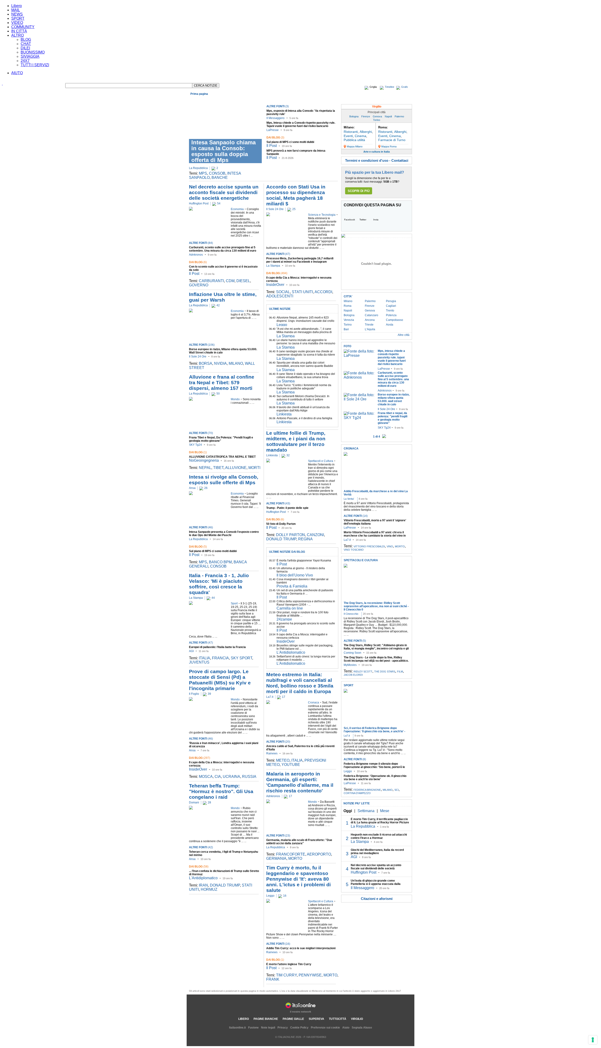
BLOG (26, 40)
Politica (236, 99)
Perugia (391, 301)
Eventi (348, 136)
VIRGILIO (357, 1019)
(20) (278, 741)
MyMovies (350, 665)
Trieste (369, 324)
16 (284, 895)
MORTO (295, 858)
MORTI (254, 468)
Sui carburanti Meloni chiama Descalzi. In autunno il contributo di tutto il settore (303, 398)
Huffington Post (198, 203)
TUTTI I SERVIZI (35, 65)
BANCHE (220, 178)
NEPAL (205, 468)
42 (218, 305)
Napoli (388, 116)
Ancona (370, 320)
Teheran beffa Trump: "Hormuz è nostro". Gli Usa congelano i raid (221, 791)
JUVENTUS (199, 662)
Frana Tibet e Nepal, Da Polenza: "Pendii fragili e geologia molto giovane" (221, 439)
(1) (198, 452)
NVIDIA (220, 363)
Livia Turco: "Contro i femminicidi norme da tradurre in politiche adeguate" (304, 387)
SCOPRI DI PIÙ (359, 191)
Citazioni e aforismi (377, 899)
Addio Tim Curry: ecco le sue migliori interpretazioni (300, 948)
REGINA (305, 539)
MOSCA (206, 777)
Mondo (224, 99)
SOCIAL (283, 292)
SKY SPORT (241, 658)
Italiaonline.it (237, 1027)
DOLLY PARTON (290, 535)
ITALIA (204, 658)
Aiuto (345, 1027)
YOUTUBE (290, 765)
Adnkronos (196, 254)
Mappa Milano (354, 146)
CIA (218, 777)
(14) (356, 516)
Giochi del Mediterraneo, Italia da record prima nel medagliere (377, 851)
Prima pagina (199, 94)
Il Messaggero (275, 118)
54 (218, 203)
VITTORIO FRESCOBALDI (369, 546)
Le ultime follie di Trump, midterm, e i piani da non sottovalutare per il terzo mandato (295, 441)
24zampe (284, 619)
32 (288, 455)
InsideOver (198, 769)
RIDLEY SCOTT (363, 671)
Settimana (366, 811)
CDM (230, 281)
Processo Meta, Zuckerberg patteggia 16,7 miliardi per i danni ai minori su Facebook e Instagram (299, 260)
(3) (277, 106)
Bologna (353, 116)
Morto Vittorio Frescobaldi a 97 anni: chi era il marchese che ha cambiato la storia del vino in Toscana (375, 536)
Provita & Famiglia (292, 586)
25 (294, 209)
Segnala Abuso (362, 1027)
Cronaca (196, 99)
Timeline (389, 86)
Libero (16, 6)
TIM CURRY (286, 975)
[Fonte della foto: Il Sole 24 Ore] (359, 399)
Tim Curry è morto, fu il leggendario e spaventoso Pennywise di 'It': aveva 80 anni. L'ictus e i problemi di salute (298, 879)
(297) (199, 758)
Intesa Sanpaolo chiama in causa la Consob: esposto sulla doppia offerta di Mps (223, 151)
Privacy (282, 1027)
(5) (198, 546)
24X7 (25, 61)
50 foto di (281, 524)
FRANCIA (220, 658)
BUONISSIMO (33, 52)
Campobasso (394, 320)
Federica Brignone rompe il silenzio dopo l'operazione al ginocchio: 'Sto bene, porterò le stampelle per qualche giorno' (374, 767)
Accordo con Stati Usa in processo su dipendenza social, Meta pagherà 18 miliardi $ (295, 195)
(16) (278, 943)
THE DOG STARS (384, 671)
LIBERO (243, 1019)
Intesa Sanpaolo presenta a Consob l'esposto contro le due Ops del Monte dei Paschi (224, 533)
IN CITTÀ (19, 31)
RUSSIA (249, 777)
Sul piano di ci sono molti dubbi (290, 142)
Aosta (389, 324)
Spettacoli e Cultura (255, 99)
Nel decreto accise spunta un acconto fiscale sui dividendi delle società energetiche (223, 192)
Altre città (403, 335)
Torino (376, 120)
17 (283, 697)
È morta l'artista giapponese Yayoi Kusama (304, 560)
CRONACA (351, 448)
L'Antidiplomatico (203, 878)
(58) (198, 866)
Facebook (349, 219)
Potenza (391, 315)
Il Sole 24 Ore (197, 356)
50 (218, 393)
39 (209, 693)
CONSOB (217, 173)
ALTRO (17, 35)
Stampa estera (400, 99)
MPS (203, 173)
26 (206, 488)
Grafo (404, 86)
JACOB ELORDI (353, 674)
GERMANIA (276, 858)
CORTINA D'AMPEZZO (357, 793)
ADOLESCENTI (279, 296)
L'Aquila (370, 329)
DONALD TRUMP (225, 885)
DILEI (25, 48)
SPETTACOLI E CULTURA (361, 560)
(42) (201, 847)
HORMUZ (209, 889)
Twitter (362, 219)
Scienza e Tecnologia (293, 99)
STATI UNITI (302, 292)
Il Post (271, 146)
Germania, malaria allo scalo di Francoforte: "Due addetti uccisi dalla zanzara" (299, 841)
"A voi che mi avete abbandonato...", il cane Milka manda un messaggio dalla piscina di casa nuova (304, 332)
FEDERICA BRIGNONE (367, 789)
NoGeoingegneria (204, 460)
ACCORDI (323, 292)
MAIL (15, 10)
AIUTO (17, 73)
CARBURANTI (211, 281)
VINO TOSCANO (354, 549)
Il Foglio (194, 693)
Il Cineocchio (351, 613)
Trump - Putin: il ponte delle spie (287, 508)
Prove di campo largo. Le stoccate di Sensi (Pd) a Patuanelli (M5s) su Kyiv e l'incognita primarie (220, 680)
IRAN (203, 885)
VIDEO (17, 23)
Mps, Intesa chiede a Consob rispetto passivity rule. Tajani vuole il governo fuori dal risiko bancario (300, 124)
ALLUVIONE (236, 468)
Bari (346, 329)
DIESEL (243, 281)
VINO (390, 546)
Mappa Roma (389, 146)
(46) (201, 527)
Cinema (360, 136)
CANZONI (315, 535)
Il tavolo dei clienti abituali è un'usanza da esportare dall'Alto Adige (303, 409)
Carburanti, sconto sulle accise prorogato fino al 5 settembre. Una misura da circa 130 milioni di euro (222, 249)
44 (213, 597)
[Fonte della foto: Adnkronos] (359, 377)
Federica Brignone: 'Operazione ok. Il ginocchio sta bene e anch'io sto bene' (375, 777)
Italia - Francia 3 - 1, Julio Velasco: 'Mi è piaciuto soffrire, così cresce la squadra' (219, 584)
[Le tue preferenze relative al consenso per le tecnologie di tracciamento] (592, 1039)
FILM (400, 671)
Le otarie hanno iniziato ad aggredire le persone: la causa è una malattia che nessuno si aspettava (306, 343)
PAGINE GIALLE (293, 1019)
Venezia (349, 320)
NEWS (17, 14)
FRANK (272, 979)
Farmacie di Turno (391, 140)
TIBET (218, 468)
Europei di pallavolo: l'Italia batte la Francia (217, 647)
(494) (276, 273)
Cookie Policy (299, 1027)
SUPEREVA (316, 1019)
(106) (202, 344)
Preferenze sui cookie (325, 1027)
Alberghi (366, 132)
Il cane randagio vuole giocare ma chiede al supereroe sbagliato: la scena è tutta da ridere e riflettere (306, 355)
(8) (355, 759)
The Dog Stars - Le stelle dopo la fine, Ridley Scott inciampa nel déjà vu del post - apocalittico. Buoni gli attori (376, 661)
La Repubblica (198, 168)
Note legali (268, 1027)
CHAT (26, 44)
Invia (375, 219)
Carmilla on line (290, 608)
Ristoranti (351, 132)
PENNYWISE (310, 975)
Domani (194, 802)
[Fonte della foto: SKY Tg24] (359, 418)
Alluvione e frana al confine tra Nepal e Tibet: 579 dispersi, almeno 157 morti (221, 382)
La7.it (269, 697)
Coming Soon (352, 652)
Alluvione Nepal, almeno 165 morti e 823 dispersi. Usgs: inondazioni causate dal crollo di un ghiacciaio (305, 321)
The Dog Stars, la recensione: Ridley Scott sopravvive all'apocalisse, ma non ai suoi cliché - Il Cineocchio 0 (376, 606)
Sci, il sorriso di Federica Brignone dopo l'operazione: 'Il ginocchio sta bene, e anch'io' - (374, 729)
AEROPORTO (319, 854)
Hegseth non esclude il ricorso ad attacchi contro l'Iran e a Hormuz (379, 836)
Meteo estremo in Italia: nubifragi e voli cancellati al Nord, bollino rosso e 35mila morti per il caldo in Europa (299, 683)
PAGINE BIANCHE (266, 1019)
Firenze (365, 116)
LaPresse (272, 130)
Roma (347, 305)
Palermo (399, 116)
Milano (348, 301)
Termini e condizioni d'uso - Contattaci (376, 160)
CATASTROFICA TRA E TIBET (222, 456)
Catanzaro (371, 315)
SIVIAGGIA (30, 56)
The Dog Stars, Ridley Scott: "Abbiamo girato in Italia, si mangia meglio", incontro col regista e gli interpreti (376, 648)
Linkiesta (284, 414)
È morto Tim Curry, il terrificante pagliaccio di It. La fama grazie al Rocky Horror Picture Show (380, 822)
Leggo (282, 325)
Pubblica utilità (354, 140)
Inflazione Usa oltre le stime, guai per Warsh (223, 297)
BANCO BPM (220, 562)
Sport (273, 99)
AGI (191, 651)
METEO (282, 760)
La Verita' (349, 498)
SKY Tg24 (195, 444)
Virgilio (376, 106)
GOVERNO (198, 285)
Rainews (271, 753)
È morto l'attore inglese (288, 964)
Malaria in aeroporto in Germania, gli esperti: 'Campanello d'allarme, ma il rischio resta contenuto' (299, 782)
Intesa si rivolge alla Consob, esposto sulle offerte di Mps (223, 479)
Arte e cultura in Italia (376, 151)
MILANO (236, 363)
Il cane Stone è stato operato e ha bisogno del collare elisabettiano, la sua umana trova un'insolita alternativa (306, 377)
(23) (278, 835)
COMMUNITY (23, 27)
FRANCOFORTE (290, 854)
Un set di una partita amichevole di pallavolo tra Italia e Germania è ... (305, 592)
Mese (384, 811)
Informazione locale (373, 99)
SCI (396, 789)
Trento (390, 310)
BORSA (205, 363)
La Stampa (196, 597)
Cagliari (391, 305)
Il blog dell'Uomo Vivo (295, 575)
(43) (278, 503)
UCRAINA (231, 777)
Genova (377, 116)
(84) (201, 243)
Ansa (192, 488)
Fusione (253, 1027)
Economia (211, 99)
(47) (201, 642)
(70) (201, 433)
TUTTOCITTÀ (337, 1019)
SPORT (17, 18)
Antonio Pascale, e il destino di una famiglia (304, 418)
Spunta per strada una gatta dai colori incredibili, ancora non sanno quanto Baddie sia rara (305, 366)
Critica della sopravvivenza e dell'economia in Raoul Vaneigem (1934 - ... (306, 603)
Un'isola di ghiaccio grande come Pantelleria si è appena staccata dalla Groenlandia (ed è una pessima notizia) (376, 884)
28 (209, 802)
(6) (198, 262)
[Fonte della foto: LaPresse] (359, 355)
